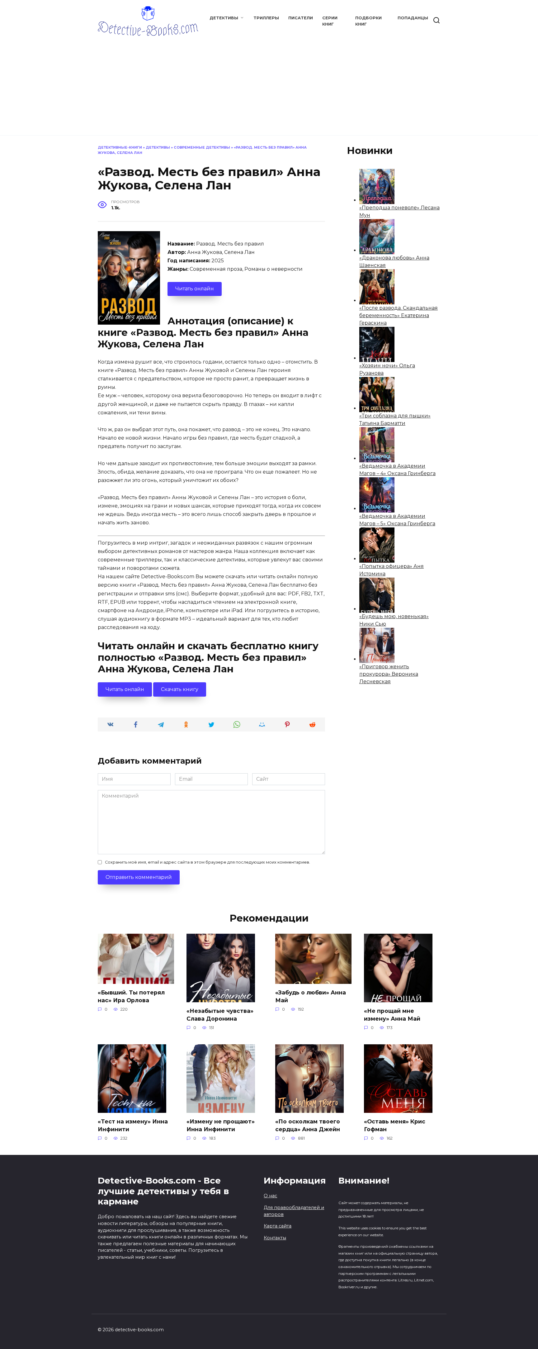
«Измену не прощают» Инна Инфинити (220, 1125)
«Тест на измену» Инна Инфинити (133, 1125)
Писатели (300, 18)
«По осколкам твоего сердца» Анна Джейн (307, 1125)
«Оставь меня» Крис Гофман (394, 1125)
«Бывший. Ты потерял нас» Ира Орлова (131, 996)
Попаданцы (413, 18)
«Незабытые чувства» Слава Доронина (219, 1015)
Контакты (275, 1238)
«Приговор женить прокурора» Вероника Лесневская (388, 674)
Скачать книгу (179, 689)
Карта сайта (277, 1226)
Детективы (224, 18)
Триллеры (266, 18)
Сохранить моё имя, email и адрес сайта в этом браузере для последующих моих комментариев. (207, 862)
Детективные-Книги (120, 147)
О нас (270, 1196)
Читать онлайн (194, 289)
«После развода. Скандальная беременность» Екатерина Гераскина (398, 315)
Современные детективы (202, 147)
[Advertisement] (269, 82)
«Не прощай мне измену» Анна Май (392, 1015)
